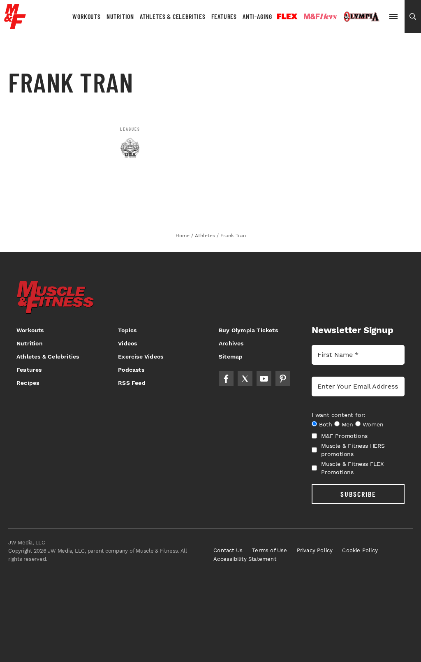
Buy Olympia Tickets (248, 330)
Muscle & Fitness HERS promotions (353, 449)
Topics (127, 330)
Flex (287, 16)
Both (325, 424)
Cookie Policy (360, 550)
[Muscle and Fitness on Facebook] (226, 378)
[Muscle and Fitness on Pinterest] (282, 378)
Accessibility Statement (244, 559)
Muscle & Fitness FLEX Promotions (352, 468)
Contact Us (228, 550)
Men (347, 424)
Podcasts (131, 369)
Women (373, 424)
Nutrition (120, 16)
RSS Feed (132, 383)
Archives (231, 343)
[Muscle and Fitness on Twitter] (245, 378)
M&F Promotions (344, 436)
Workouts (86, 16)
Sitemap (231, 356)
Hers (320, 16)
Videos (127, 343)
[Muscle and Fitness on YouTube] (264, 378)
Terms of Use (269, 550)
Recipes (27, 383)
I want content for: (338, 415)
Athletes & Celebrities (173, 16)
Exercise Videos (140, 356)
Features (224, 16)
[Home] (15, 26)
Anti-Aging (257, 16)
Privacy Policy (315, 550)
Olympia (361, 17)
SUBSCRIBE (358, 493)
